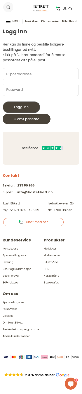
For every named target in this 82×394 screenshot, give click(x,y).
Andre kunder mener (16, 336)
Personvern (10, 309)
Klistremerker (50, 21)
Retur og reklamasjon (17, 269)
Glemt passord (27, 119)
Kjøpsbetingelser (13, 302)
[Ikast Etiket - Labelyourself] (41, 8)
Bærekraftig (51, 282)
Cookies (8, 316)
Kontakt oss (10, 248)
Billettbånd (69, 21)
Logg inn (21, 107)
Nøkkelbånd (51, 276)
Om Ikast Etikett (13, 322)
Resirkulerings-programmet (21, 329)
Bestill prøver (11, 276)
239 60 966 (26, 185)
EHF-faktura (10, 282)
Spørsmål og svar (15, 255)
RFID (46, 269)
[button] (37, 375)
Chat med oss (35, 222)
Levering (8, 262)
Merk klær (31, 21)
